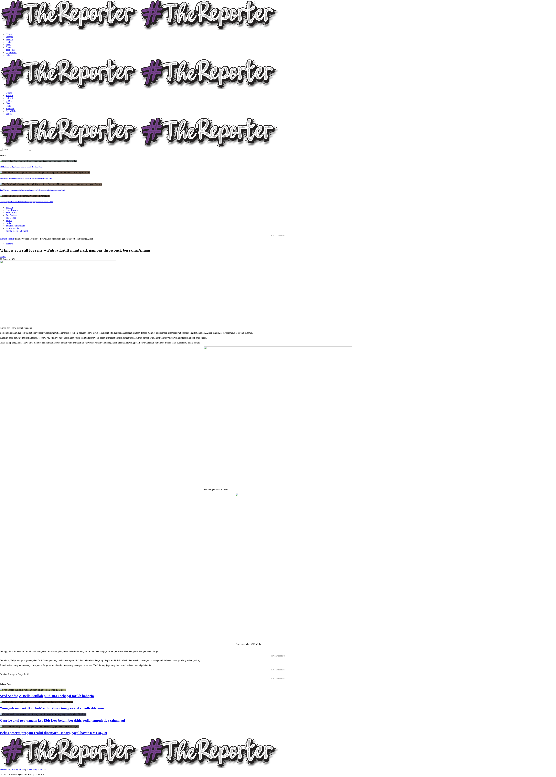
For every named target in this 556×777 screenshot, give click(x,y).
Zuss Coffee (11, 212)
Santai (8, 47)
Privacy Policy (18, 769)
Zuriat (8, 223)
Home (3, 238)
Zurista (9, 220)
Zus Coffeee (11, 215)
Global (9, 42)
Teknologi (10, 50)
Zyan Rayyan (12, 210)
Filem (8, 44)
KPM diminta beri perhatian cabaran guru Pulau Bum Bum (21, 167)
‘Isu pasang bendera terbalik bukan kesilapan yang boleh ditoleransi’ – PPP (26, 202)
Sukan (9, 55)
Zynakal (9, 207)
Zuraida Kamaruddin (15, 225)
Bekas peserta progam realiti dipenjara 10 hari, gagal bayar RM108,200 (53, 733)
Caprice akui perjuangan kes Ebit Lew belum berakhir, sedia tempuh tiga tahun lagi (62, 720)
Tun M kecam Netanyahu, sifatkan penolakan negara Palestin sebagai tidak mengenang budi (32, 190)
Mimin (3, 256)
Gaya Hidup (11, 52)
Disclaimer (5, 769)
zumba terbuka (12, 228)
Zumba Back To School (17, 231)
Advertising (31, 769)
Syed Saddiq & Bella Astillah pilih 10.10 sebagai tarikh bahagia (47, 696)
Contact (42, 769)
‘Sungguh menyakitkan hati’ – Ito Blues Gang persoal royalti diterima (52, 708)
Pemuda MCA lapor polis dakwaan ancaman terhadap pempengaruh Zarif (26, 178)
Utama (9, 34)
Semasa (9, 37)
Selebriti (9, 39)
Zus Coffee (11, 218)
